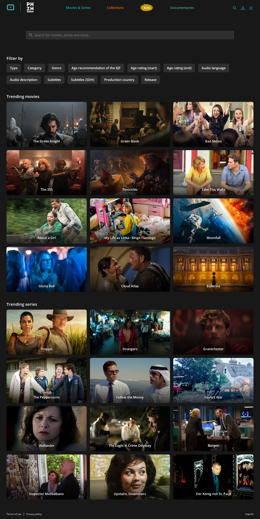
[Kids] (147, 7)
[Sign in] (243, 8)
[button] (251, 8)
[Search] (235, 8)
